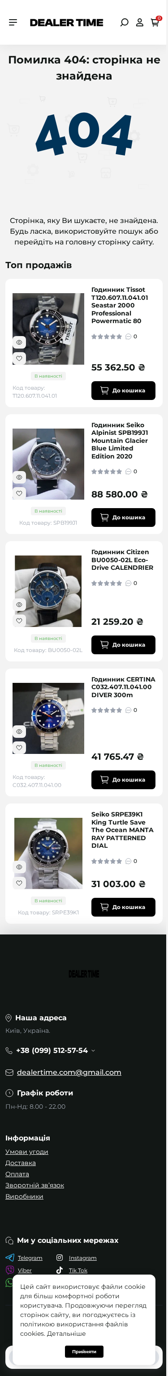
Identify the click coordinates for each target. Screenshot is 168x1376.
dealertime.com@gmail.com (69, 1072)
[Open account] (139, 22)
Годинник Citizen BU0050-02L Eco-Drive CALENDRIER (122, 560)
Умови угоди (26, 1152)
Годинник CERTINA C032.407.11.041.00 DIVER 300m (123, 687)
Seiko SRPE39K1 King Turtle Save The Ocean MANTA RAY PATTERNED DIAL (122, 830)
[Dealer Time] (66, 21)
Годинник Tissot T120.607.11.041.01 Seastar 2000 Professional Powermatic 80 (119, 305)
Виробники (24, 1196)
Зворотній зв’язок (34, 1185)
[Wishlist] (19, 358)
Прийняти (84, 1352)
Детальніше (66, 1334)
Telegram (30, 1257)
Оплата (17, 1174)
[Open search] (124, 22)
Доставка (20, 1163)
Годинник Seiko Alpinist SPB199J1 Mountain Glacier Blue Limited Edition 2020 (119, 440)
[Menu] (13, 22)
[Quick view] (19, 342)
